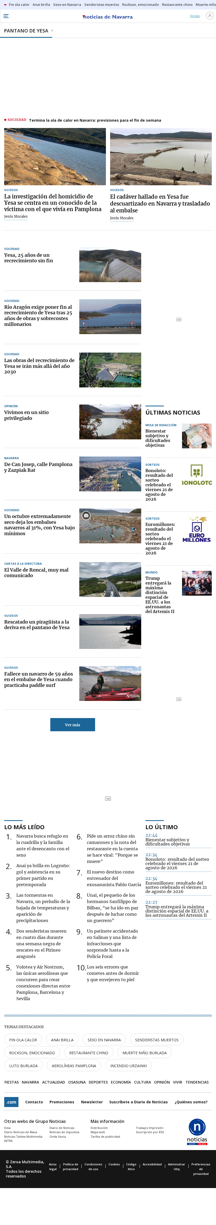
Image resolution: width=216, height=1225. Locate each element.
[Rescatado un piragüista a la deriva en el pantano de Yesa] (110, 631)
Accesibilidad (152, 1164)
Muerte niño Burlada (144, 1052)
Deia (7, 1128)
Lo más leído (24, 827)
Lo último (161, 827)
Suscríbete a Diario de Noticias (138, 1101)
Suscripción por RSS (150, 1132)
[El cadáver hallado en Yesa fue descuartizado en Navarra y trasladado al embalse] (161, 156)
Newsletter (92, 1101)
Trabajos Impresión (149, 1128)
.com (11, 1102)
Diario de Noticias (62, 1128)
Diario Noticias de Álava (20, 1132)
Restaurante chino (88, 1052)
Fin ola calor (23, 1039)
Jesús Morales (16, 217)
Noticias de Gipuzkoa (64, 1132)
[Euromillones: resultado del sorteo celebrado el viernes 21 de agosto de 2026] (197, 539)
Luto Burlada (23, 1065)
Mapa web (98, 1132)
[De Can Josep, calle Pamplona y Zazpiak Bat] (110, 474)
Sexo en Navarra (104, 1039)
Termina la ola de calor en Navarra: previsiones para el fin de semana (95, 120)
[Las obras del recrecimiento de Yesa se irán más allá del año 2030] (110, 370)
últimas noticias (172, 412)
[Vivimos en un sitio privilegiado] (110, 422)
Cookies (114, 1164)
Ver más (72, 725)
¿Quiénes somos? (191, 1101)
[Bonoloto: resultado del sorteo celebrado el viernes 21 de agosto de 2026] (197, 485)
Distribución (99, 1128)
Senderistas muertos (157, 1039)
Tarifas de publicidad (105, 1136)
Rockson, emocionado (32, 1052)
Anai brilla (62, 1039)
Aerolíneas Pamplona (74, 1065)
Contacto (34, 1101)
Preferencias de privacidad (201, 1169)
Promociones (62, 1101)
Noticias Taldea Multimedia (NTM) (23, 1138)
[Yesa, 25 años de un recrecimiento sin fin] (110, 264)
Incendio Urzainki (128, 1065)
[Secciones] (6, 16)
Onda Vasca (58, 1136)
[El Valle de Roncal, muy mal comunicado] (110, 579)
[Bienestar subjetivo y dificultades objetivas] (197, 438)
